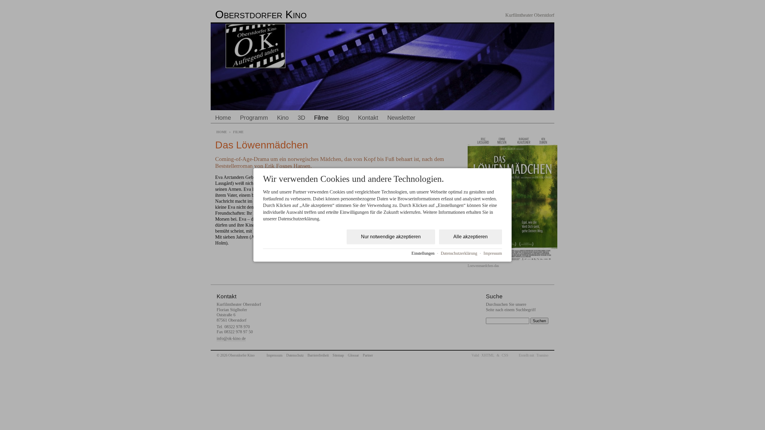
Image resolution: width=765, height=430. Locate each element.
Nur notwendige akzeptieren (391, 236)
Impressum (493, 253)
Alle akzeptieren (470, 236)
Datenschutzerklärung (459, 253)
